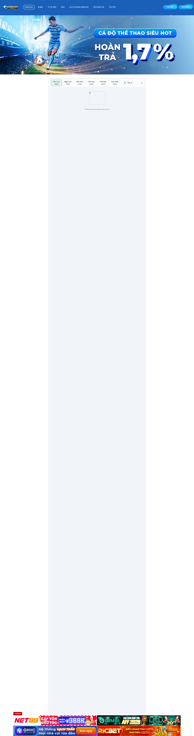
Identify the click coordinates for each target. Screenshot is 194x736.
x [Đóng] (17, 713)
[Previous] (7, 45)
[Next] (187, 45)
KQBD (40, 7)
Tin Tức (112, 7)
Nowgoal (29, 7)
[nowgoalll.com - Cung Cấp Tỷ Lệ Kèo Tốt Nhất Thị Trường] (11, 8)
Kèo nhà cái (98, 7)
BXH (63, 7)
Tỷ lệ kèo (52, 7)
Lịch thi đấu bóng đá (79, 7)
